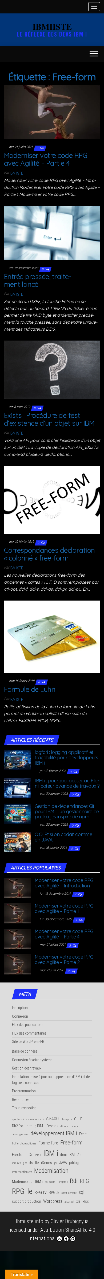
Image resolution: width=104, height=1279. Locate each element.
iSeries (46, 1163)
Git (31, 1154)
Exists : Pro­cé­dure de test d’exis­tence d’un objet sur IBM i (51, 419)
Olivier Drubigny (67, 1221)
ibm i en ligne (19, 1163)
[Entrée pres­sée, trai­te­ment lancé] (52, 232)
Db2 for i (18, 1126)
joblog (74, 1163)
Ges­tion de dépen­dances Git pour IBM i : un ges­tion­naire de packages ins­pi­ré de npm (67, 811)
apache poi (18, 1119)
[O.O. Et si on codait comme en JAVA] (17, 841)
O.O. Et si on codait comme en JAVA (63, 837)
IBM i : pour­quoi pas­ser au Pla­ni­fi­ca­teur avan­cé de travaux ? (67, 783)
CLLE (78, 1119)
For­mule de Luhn (29, 689)
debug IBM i (36, 1126)
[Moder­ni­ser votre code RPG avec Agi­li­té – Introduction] (17, 887)
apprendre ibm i (35, 1119)
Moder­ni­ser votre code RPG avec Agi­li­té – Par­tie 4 (45, 159)
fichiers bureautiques (24, 1143)
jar (55, 1163)
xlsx (86, 1201)
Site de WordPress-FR (28, 1041)
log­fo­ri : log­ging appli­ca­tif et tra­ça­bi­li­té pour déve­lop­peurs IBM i (66, 757)
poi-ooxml (50, 1182)
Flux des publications (27, 1025)
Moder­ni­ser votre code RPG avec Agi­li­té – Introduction (64, 883)
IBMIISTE (52, 26)
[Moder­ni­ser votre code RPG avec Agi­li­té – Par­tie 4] (52, 111)
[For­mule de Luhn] (52, 636)
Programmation (24, 1091)
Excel (83, 1134)
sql (81, 1192)
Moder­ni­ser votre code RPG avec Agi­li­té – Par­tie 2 (64, 959)
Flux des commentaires (29, 1033)
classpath (66, 1119)
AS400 (52, 1118)
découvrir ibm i (69, 1126)
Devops (52, 1126)
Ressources (21, 1099)
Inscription (20, 1008)
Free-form (71, 1142)
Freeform (19, 1154)
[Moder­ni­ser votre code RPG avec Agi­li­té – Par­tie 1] (17, 913)
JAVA (63, 1163)
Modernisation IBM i (27, 1181)
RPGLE (54, 1192)
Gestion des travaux (26, 1068)
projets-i (63, 1182)
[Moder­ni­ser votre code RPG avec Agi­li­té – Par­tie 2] (17, 964)
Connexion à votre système (32, 1060)
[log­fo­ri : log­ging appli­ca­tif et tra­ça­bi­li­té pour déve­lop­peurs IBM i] (17, 759)
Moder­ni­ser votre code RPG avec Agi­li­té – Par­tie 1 (64, 908)
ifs (31, 1163)
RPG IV (40, 1192)
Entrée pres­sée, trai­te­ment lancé (37, 280)
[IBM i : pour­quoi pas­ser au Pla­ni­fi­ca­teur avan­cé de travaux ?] (17, 787)
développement (20, 1134)
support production (26, 1201)
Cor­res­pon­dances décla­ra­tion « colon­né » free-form (49, 554)
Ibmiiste (16, 173)
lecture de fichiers (22, 1172)
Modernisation (51, 1171)
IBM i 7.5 (75, 1154)
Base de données (24, 1051)
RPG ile (22, 1191)
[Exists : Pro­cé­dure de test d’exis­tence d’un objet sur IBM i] (52, 369)
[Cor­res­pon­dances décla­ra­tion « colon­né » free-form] (52, 499)
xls (78, 1201)
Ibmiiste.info (29, 1221)
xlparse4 (69, 1202)
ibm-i (38, 1155)
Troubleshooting (24, 1108)
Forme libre (48, 1143)
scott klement (69, 1193)
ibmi (63, 1154)
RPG (84, 1181)
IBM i (50, 1153)
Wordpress (52, 1201)
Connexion (20, 1016)
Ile (37, 1163)
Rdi (74, 1180)
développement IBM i (54, 1133)
